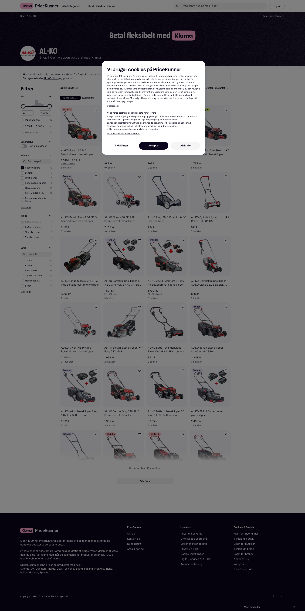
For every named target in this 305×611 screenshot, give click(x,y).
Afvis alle (185, 145)
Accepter (153, 145)
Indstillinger (121, 145)
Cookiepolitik (113, 106)
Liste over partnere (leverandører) (123, 133)
